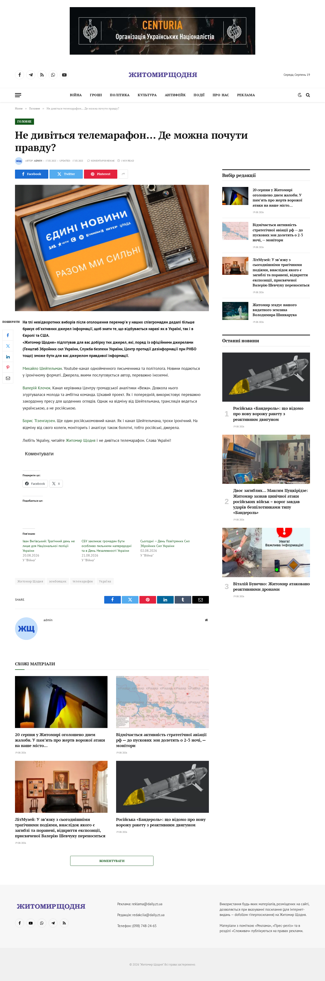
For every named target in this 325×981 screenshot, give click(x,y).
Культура (147, 95)
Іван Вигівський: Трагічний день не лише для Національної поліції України (49, 546)
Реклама (246, 95)
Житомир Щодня (80, 440)
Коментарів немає (102, 160)
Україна (105, 581)
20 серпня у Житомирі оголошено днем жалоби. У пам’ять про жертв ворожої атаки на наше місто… (60, 740)
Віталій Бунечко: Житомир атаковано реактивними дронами (271, 586)
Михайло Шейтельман (42, 368)
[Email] (7, 377)
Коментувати (111, 861)
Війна (76, 95)
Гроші (96, 95)
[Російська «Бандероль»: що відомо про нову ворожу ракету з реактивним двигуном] (162, 787)
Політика (120, 95)
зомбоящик (58, 581)
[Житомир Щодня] (162, 74)
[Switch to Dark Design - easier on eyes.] (300, 95)
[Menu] (18, 95)
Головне (24, 121)
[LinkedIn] (7, 356)
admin (38, 160)
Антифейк (175, 95)
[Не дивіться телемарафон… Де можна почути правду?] (112, 248)
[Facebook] (7, 335)
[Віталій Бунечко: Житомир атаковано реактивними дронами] (266, 552)
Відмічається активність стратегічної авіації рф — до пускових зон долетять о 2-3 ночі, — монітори (161, 740)
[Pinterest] (7, 367)
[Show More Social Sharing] (123, 174)
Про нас (221, 95)
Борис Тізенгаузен (39, 420)
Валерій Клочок (36, 387)
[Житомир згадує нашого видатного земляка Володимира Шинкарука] (235, 311)
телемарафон (83, 581)
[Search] (307, 95)
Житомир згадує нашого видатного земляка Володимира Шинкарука (275, 309)
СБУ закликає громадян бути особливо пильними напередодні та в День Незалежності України (107, 546)
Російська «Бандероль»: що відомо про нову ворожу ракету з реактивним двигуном (161, 822)
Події (199, 95)
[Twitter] (7, 345)
